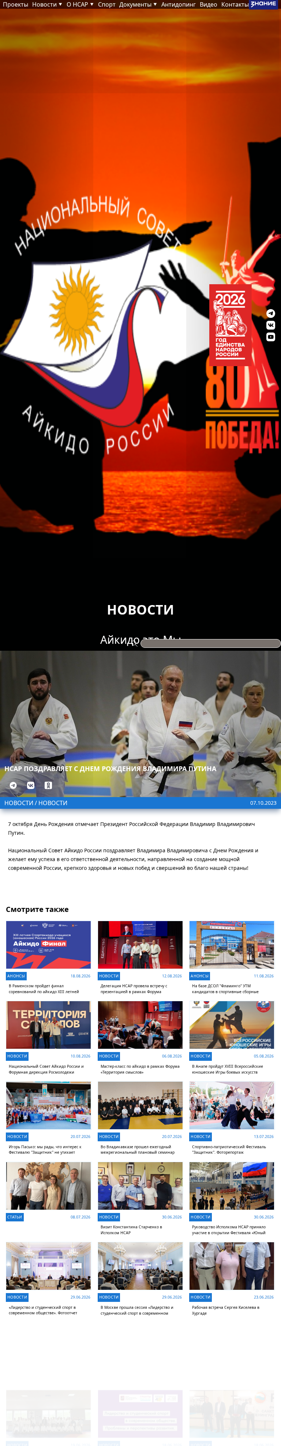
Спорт (107, 4)
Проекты (15, 4)
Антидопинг (178, 4)
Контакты (235, 4)
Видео (208, 4)
